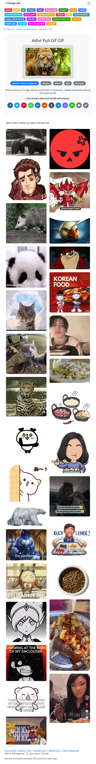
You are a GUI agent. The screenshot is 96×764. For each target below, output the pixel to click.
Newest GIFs (54, 750)
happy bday (51, 10)
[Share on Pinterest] (24, 105)
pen (69, 14)
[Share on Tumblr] (51, 105)
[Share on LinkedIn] (37, 105)
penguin (63, 10)
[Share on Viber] (65, 105)
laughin (60, 14)
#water (11, 144)
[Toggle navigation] (88, 3)
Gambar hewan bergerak (26, 29)
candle (82, 10)
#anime (11, 596)
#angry (46, 83)
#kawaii (55, 162)
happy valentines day (15, 19)
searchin (31, 19)
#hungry (79, 83)
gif (23, 10)
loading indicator (46, 14)
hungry (31, 10)
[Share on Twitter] (17, 105)
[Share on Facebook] (10, 105)
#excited (11, 448)
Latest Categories (70, 750)
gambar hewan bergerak (24, 83)
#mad (54, 158)
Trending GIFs (39, 750)
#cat (10, 499)
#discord (55, 240)
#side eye (56, 720)
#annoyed (12, 557)
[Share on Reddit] (44, 105)
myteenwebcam (81, 14)
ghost (73, 10)
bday (40, 10)
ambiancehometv (13, 14)
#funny (11, 553)
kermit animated (36, 23)
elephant (51, 23)
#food (58, 83)
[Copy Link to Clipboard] (86, 105)
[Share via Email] (79, 105)
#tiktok (54, 716)
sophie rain (11, 23)
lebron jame (30, 14)
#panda (11, 280)
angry (8, 10)
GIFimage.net (8, 29)
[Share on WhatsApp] (31, 105)
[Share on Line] (72, 105)
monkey (76, 19)
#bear (10, 592)
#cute (10, 284)
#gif (68, 83)
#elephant (12, 152)
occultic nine (44, 19)
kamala (22, 23)
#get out (11, 587)
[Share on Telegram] (58, 105)
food (16, 10)
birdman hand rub (61, 19)
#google (55, 421)
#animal (11, 456)
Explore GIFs (10, 750)
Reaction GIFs (24, 750)
